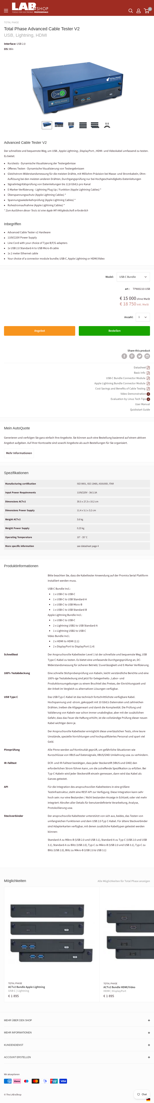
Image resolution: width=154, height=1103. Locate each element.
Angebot (39, 331)
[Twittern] (139, 356)
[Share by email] (147, 356)
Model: (109, 277)
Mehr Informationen (19, 453)
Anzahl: (128, 317)
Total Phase (11, 22)
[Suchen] (131, 11)
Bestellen (114, 331)
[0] (146, 10)
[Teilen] (124, 356)
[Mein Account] (139, 11)
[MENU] (6, 10)
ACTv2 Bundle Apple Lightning (26, 989)
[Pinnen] (132, 356)
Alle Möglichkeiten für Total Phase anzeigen (124, 881)
